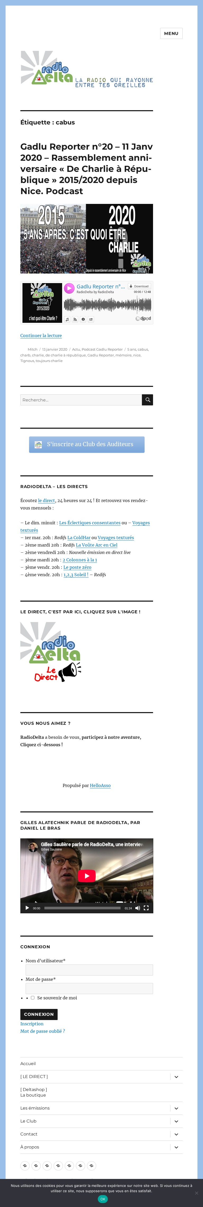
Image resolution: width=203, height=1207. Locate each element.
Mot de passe (41, 979)
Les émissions (35, 1108)
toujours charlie (49, 361)
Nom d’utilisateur (46, 960)
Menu (171, 33)
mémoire (124, 355)
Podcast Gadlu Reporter (102, 349)
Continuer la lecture (41, 335)
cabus (143, 349)
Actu (76, 349)
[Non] (196, 1193)
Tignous (27, 361)
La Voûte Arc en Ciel (96, 545)
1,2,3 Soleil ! (76, 574)
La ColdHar (78, 537)
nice (137, 355)
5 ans (131, 349)
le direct (46, 500)
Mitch (33, 349)
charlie (38, 355)
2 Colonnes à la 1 (80, 559)
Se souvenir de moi (57, 997)
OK (102, 1199)
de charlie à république (65, 355)
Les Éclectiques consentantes (90, 522)
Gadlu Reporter (100, 355)
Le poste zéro (77, 567)
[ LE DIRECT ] (34, 1076)
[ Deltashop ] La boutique (33, 1092)
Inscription (32, 1023)
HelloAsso (100, 785)
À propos (29, 1147)
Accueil (28, 1063)
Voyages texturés (116, 537)
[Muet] (137, 908)
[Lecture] (27, 908)
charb (25, 355)
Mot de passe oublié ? (42, 1031)
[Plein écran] (146, 908)
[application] (86, 875)
